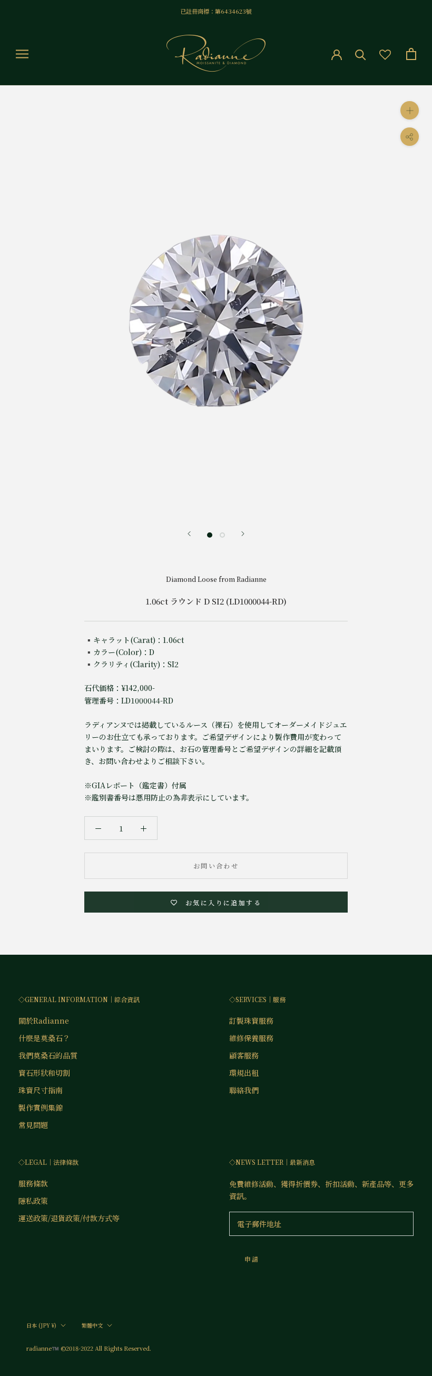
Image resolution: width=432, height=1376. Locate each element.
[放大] (409, 110)
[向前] (189, 533)
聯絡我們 (244, 1090)
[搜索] (360, 54)
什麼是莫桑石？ (44, 1038)
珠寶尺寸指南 (40, 1090)
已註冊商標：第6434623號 (216, 11)
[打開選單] (22, 53)
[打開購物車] (411, 54)
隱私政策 (33, 1200)
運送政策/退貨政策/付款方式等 (69, 1218)
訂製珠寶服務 (251, 1020)
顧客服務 (244, 1055)
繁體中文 (92, 1325)
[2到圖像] (222, 535)
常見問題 (33, 1125)
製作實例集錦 (40, 1107)
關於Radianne (43, 1020)
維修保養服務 (251, 1038)
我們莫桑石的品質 (47, 1055)
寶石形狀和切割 (44, 1072)
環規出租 (244, 1072)
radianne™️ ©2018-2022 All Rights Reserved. (88, 1348)
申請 (252, 1258)
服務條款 (33, 1183)
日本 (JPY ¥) (41, 1325)
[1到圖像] (209, 535)
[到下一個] (242, 533)
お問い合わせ (216, 865)
